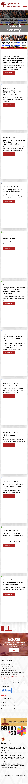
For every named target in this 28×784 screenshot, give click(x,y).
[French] (5, 695)
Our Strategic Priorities (7, 705)
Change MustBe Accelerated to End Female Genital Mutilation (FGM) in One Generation (14, 290)
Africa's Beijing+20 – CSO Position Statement (13, 583)
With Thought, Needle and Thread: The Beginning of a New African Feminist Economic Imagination (13, 765)
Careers (16, 708)
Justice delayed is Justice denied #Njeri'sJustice (12, 190)
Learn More (8, 72)
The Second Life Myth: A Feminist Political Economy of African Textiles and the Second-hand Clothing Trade (12, 757)
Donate (14, 650)
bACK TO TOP (14, 779)
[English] (2, 695)
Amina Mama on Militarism (13, 386)
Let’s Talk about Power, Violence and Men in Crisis (13, 534)
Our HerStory (4, 702)
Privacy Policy (17, 715)
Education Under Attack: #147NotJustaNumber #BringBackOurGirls (12, 93)
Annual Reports (18, 711)
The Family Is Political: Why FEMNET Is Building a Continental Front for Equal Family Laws (13, 748)
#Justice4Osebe (9, 435)
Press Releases (5, 715)
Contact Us (17, 702)
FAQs (2, 711)
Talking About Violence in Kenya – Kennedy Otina (13, 485)
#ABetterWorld (9, 238)
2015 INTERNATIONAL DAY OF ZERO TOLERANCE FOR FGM (14, 339)
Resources (3, 708)
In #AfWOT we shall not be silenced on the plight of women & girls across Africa (13, 61)
